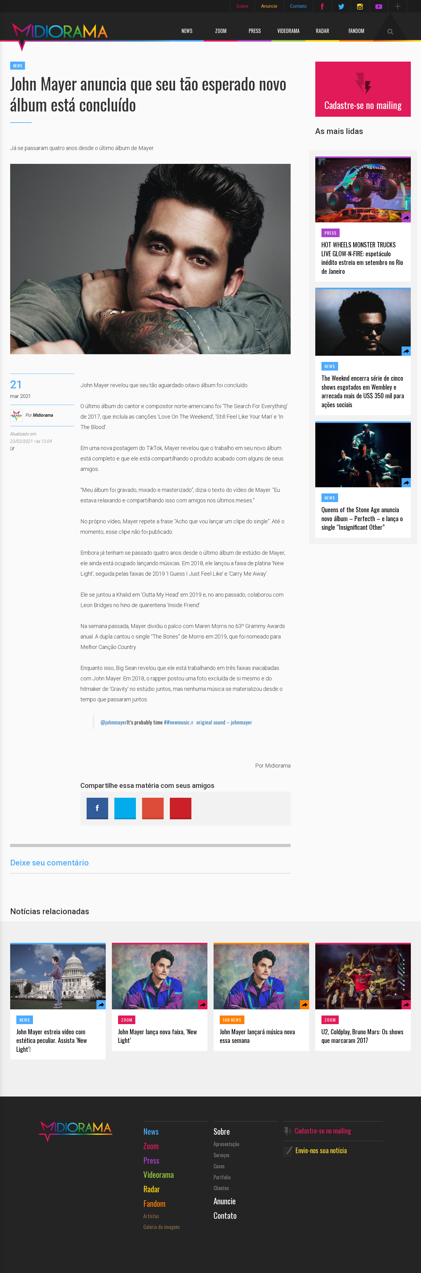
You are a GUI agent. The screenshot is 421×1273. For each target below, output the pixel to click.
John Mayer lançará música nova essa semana (257, 1036)
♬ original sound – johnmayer (221, 722)
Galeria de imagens (161, 1226)
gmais (153, 808)
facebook (97, 808)
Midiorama (43, 415)
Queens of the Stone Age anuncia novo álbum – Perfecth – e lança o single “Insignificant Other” (362, 518)
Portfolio (222, 1177)
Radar (322, 30)
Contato (298, 6)
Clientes (221, 1188)
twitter (125, 808)
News (187, 30)
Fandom (356, 30)
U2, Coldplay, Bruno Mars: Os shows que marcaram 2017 (362, 1036)
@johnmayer (113, 722)
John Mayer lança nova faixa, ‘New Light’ (157, 1036)
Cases (219, 1166)
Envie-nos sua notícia (321, 1150)
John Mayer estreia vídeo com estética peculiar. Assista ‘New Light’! (51, 1040)
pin (180, 808)
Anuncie (269, 6)
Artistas (151, 1216)
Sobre (242, 6)
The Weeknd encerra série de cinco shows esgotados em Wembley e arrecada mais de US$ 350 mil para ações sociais (362, 391)
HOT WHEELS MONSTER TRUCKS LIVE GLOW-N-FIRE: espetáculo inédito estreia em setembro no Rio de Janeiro (362, 257)
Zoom (221, 30)
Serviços (222, 1155)
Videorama (288, 30)
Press (255, 30)
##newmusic (177, 722)
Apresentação (226, 1144)
